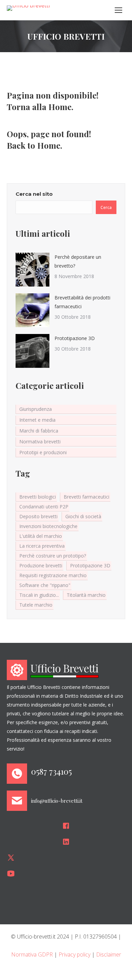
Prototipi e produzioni (43, 452)
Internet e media (37, 420)
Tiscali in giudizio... (39, 595)
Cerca (106, 207)
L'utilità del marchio (40, 536)
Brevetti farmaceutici (86, 496)
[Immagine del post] (32, 270)
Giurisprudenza (35, 409)
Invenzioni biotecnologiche (48, 526)
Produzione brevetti (40, 565)
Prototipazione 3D (74, 338)
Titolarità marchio (86, 595)
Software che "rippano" (44, 585)
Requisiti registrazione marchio (53, 575)
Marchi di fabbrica (38, 430)
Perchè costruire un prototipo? (52, 555)
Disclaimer (108, 954)
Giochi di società (83, 516)
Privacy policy (74, 954)
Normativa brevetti (40, 441)
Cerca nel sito (34, 194)
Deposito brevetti (38, 516)
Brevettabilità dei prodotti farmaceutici (82, 302)
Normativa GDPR (32, 954)
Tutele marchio (35, 605)
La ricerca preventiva (42, 546)
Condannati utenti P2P (43, 506)
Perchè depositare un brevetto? (77, 261)
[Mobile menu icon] (118, 10)
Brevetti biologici (37, 496)
